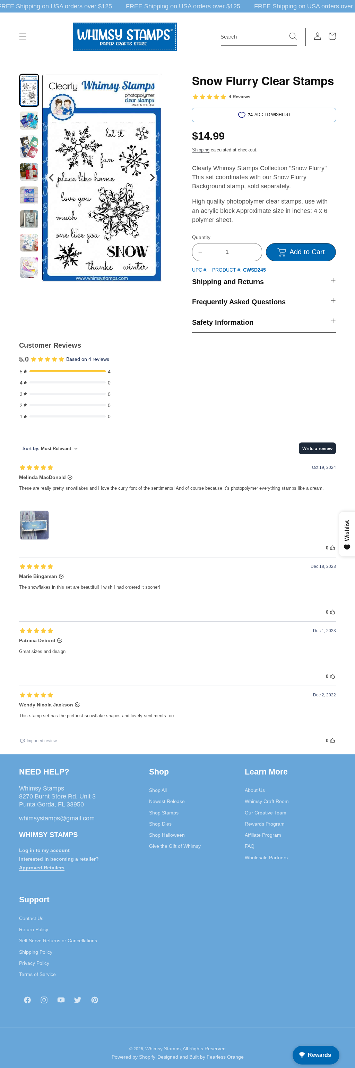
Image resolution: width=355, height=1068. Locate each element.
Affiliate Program (263, 835)
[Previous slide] (52, 177)
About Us (255, 790)
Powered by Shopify (133, 1057)
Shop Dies (160, 824)
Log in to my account (44, 850)
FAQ (249, 846)
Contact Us (31, 918)
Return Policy (33, 929)
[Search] (293, 36)
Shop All (158, 790)
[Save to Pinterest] (152, 83)
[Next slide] (151, 177)
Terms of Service (37, 974)
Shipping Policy (35, 952)
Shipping (200, 149)
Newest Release (167, 801)
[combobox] (259, 36)
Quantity (201, 237)
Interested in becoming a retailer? (59, 859)
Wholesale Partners (266, 857)
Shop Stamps (164, 813)
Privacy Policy (34, 963)
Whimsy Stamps (163, 1048)
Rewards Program (265, 824)
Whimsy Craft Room (267, 801)
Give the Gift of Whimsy (175, 846)
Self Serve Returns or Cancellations (58, 940)
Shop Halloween (167, 835)
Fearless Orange (225, 1057)
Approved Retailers (41, 867)
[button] (23, 36)
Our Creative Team (265, 813)
